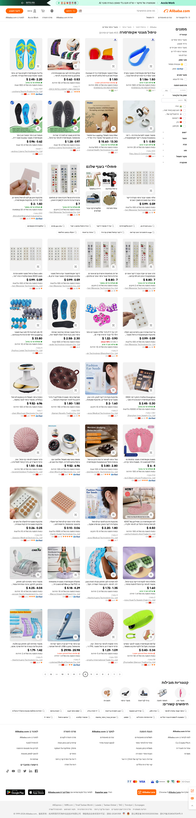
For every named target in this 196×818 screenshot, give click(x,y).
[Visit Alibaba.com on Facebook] (36, 771)
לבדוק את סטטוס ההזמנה (27, 748)
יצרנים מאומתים (107, 737)
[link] (192, 791)
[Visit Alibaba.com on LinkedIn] (30, 771)
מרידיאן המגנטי (135, 711)
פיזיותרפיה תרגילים (144, 717)
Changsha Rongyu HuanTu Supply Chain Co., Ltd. (139, 600)
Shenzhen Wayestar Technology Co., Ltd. (139, 210)
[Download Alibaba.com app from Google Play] (15, 792)
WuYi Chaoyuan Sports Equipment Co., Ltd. (26, 594)
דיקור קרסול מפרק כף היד (111, 232)
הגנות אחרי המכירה (144, 754)
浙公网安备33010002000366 (144, 814)
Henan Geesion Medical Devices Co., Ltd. (26, 537)
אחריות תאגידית (183, 748)
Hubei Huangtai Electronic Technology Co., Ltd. (101, 472)
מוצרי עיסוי (126, 27)
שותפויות (34, 759)
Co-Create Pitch (183, 743)
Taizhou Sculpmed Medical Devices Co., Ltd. (63, 662)
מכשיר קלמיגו (81, 717)
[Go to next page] (45, 674)
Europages (139, 805)
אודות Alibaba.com (181, 731)
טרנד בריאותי (87, 232)
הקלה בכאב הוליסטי (66, 232)
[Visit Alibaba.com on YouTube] (13, 771)
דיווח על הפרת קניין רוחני (65, 759)
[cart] (42, 11)
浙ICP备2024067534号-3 (171, 814)
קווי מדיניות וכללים (144, 764)
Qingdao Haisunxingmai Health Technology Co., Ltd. (101, 150)
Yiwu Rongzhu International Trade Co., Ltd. (101, 660)
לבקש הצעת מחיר (106, 743)
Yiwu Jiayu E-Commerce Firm (142, 153)
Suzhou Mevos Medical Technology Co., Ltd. (101, 413)
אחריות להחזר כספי (144, 743)
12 (51, 674)
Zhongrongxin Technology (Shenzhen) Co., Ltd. (101, 353)
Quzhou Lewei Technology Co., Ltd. (26, 350)
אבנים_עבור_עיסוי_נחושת (106, 717)
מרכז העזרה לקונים (68, 737)
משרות (187, 754)
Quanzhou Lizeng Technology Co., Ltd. (63, 147)
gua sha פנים (56, 226)
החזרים (73, 754)
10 (62, 674)
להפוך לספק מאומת (29, 754)
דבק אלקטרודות (126, 226)
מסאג (126, 717)
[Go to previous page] (119, 674)
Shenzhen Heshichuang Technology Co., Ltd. (101, 598)
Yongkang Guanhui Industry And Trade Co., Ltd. (139, 534)
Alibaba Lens (175, 792)
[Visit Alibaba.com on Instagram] (19, 771)
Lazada (98, 805)
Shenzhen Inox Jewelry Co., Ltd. (141, 415)
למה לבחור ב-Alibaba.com (179, 737)
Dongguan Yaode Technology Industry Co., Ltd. (63, 344)
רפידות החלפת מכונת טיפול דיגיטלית (27, 711)
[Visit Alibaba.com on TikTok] (7, 771)
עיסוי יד (47, 717)
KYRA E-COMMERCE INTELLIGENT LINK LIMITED (63, 89)
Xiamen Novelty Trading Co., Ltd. (65, 413)
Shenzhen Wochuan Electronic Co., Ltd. (26, 413)
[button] (80, 11)
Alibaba (153, 27)
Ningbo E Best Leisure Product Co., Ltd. (139, 478)
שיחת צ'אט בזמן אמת (67, 743)
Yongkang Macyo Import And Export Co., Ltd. (63, 594)
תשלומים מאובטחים (143, 737)
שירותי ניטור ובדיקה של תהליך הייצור (137, 759)
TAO (120, 805)
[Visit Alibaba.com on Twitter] (25, 771)
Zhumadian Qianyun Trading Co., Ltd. (139, 662)
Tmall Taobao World (84, 805)
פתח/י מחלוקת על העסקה (65, 748)
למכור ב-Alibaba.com (29, 737)
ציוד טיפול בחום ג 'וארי (79, 226)
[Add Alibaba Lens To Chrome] (146, 792)
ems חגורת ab (146, 226)
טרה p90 (153, 711)
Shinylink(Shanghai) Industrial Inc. (27, 216)
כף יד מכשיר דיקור (104, 226)
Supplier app (101, 792)
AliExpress (57, 805)
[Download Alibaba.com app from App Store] (36, 792)
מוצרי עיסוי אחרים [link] (110, 27)
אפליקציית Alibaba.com (59, 792)
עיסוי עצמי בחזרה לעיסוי (174, 711)
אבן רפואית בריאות (113, 711)
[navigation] (174, 351)
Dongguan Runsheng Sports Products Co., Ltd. (26, 91)
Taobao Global (110, 805)
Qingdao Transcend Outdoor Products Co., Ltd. (26, 472)
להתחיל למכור (32, 743)
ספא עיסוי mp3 (73, 711)
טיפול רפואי (141, 27)
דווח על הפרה (70, 764)
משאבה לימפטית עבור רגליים (172, 717)
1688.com (68, 805)
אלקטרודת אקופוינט (35, 226)
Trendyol (128, 805)
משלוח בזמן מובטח (144, 748)
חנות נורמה (54, 711)
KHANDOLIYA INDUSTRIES (143, 88)
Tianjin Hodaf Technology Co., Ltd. (65, 534)
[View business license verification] (124, 813)
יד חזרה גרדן (92, 711)
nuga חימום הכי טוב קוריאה (141, 232)
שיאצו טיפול (63, 717)
